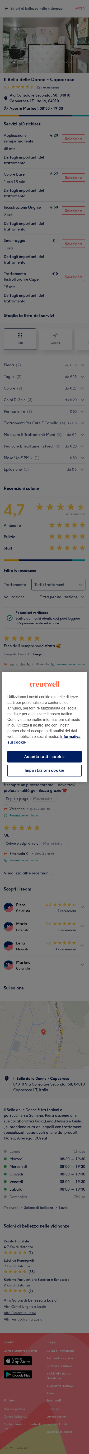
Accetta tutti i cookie (44, 757)
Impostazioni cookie (44, 771)
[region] (44, 727)
